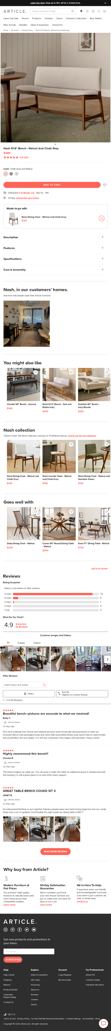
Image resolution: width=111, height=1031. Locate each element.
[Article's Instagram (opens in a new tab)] (5, 930)
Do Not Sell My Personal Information (47, 1019)
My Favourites (64, 980)
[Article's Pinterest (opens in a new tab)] (13, 930)
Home (5, 30)
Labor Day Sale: (37, 3)
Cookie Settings (73, 1019)
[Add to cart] (101, 218)
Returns (6, 985)
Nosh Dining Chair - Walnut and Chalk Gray (44, 217)
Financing (35, 985)
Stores (34, 1005)
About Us (35, 990)
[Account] (93, 11)
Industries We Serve (95, 985)
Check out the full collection (82, 436)
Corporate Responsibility (9, 996)
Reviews (34, 995)
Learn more (9, 904)
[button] (87, 11)
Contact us (82, 901)
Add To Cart (52, 185)
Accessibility (88, 1019)
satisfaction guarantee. (27, 198)
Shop (97, 1019)
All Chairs (15, 30)
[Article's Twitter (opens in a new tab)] (27, 930)
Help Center (8, 975)
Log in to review (99, 568)
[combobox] (81, 11)
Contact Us (8, 1002)
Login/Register (64, 975)
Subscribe (13, 960)
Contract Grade (93, 980)
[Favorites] (99, 12)
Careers (34, 1000)
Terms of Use (9, 1019)
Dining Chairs (27, 30)
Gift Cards (35, 980)
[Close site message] (105, 3)
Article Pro (90, 975)
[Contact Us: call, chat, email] (87, 11)
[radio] (5, 174)
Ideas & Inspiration (39, 975)
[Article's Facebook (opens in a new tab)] (20, 930)
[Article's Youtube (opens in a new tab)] (34, 930)
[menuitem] (11, 18)
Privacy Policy (23, 1019)
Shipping (7, 980)
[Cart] (104, 12)
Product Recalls (10, 990)
